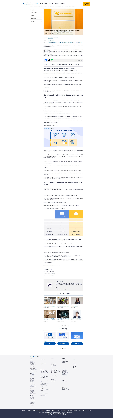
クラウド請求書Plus (32, 373)
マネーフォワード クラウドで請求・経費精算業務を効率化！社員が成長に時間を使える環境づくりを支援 (49, 319)
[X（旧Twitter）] (49, 60)
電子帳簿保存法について (43, 375)
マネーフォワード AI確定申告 (33, 368)
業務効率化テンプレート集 (65, 389)
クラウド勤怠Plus (33, 393)
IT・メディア (50, 38)
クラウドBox (33, 385)
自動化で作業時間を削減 (52, 42)
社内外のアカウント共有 (71, 42)
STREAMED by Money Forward (44, 386)
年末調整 (52, 37)
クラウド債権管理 (32, 375)
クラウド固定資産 (32, 380)
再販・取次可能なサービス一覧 (44, 380)
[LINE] (52, 60)
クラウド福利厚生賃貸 (32, 402)
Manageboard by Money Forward (45, 388)
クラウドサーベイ (32, 404)
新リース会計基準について (44, 377)
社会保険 (56, 37)
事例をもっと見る (63, 325)
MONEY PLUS (75, 366)
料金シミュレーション (54, 372)
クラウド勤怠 (33, 392)
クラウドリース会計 (32, 364)
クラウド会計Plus (32, 363)
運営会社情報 (23, 410)
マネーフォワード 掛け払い (33, 387)
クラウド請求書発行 (33, 371)
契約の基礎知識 (64, 369)
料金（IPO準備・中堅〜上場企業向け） (56, 371)
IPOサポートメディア (53, 375)
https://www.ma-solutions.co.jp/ (61, 289)
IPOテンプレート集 (64, 388)
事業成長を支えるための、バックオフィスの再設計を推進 (76, 305)
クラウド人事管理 (32, 390)
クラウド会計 (31, 361)
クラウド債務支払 (32, 378)
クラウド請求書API (53, 380)
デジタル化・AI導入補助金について (45, 376)
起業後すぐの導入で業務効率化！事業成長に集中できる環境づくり (76, 319)
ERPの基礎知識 (64, 363)
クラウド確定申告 (33, 366)
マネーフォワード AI (44, 395)
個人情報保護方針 (29, 410)
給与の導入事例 (37, 6)
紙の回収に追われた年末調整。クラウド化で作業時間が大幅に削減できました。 (49, 305)
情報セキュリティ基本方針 (36, 410)
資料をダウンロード (49, 343)
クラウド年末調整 (32, 397)
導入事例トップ (32, 6)
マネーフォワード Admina (44, 371)
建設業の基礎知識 (64, 375)
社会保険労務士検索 (53, 365)
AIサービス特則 (89, 410)
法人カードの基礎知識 (65, 372)
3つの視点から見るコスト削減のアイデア (63, 341)
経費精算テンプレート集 (65, 382)
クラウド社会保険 (32, 398)
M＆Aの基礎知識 (64, 376)
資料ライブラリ (73, 340)
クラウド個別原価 (32, 381)
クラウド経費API (53, 381)
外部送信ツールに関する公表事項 (62, 410)
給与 (49, 37)
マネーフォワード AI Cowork (44, 393)
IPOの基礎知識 (64, 371)
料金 (35, 3)
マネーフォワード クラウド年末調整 (49, 273)
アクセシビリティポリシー (82, 410)
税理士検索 (52, 364)
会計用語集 (63, 362)
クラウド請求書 (33, 369)
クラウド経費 (31, 376)
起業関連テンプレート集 (65, 387)
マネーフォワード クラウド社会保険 (49, 275)
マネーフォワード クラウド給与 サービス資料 (49, 341)
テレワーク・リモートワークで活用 (62, 42)
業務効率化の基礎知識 (65, 373)
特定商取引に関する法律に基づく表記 (51, 410)
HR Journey (74, 368)
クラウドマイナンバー (32, 400)
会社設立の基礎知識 (64, 370)
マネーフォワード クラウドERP (44, 372)
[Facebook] (46, 60)
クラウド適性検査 (32, 405)
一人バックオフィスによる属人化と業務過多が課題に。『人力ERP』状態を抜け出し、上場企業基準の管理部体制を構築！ (63, 319)
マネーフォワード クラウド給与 (49, 271)
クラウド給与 (31, 395)
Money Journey (75, 367)
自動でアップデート (78, 42)
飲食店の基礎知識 (64, 374)
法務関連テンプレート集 (65, 386)
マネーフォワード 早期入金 (44, 385)
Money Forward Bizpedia (65, 361)
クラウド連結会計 (32, 383)
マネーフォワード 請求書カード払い (45, 383)
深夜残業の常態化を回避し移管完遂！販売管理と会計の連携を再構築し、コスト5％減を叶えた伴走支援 (63, 305)
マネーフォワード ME (75, 364)
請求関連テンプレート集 (65, 381)
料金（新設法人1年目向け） (54, 369)
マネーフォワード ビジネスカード (45, 370)
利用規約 (43, 410)
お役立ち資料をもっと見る (63, 348)
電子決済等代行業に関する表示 (72, 410)
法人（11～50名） (51, 40)
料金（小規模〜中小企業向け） (55, 370)
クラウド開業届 (42, 369)
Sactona (45, 390)
